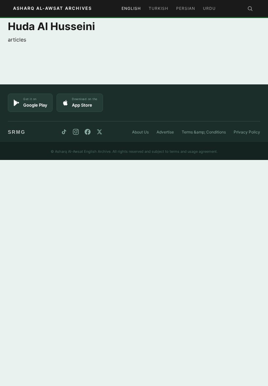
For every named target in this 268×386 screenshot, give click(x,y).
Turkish (158, 8)
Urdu (209, 8)
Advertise (165, 132)
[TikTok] (64, 132)
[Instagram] (76, 132)
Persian (185, 8)
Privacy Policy (247, 132)
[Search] (250, 8)
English (131, 8)
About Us (140, 132)
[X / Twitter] (99, 132)
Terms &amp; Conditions (204, 132)
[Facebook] (88, 132)
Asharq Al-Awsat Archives (52, 8)
